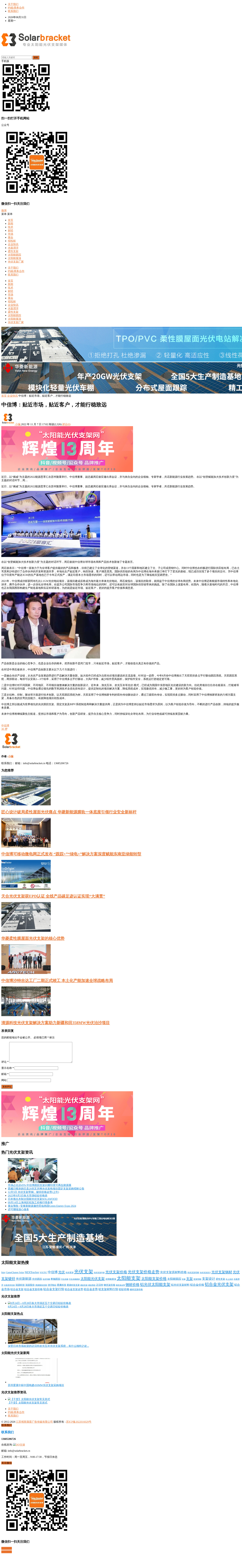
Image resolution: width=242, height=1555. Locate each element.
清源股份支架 (41, 1285)
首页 (10, 220)
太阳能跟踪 (14, 254)
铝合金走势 (91, 1289)
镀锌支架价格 (136, 1289)
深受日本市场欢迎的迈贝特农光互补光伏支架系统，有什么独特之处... (48, 1346)
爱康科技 (61, 1285)
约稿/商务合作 (16, 7)
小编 (17, 424)
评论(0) (66, 424)
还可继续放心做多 (18, 1209)
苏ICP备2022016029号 (78, 1421)
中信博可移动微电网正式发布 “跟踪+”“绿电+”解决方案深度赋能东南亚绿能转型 (71, 854)
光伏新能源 (23, 1278)
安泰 (184, 1279)
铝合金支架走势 (74, 1289)
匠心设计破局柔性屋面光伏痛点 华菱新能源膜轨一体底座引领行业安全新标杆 (69, 812)
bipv (3, 1272)
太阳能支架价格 (154, 1279)
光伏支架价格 (116, 1272)
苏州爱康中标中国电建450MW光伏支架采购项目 (36, 1385)
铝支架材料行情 (108, 1289)
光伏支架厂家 (16, 261)
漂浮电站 (52, 1285)
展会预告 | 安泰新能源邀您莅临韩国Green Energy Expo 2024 (42, 1205)
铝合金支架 (17, 1289)
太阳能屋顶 (14, 258)
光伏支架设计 (205, 1273)
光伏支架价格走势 (143, 1272)
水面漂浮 (13, 247)
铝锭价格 (124, 1289)
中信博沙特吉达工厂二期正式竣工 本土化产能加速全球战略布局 (57, 980)
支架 (189, 1278)
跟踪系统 (91, 1285)
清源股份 (30, 1285)
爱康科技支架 (73, 1285)
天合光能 (64, 1279)
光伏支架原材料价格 (173, 1272)
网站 (4, 1080)
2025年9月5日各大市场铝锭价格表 (27, 1195)
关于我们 (13, 4)
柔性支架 (13, 251)
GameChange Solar (15, 1272)
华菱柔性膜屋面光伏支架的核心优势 (33, 938)
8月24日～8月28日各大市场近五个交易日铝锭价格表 (38, 1306)
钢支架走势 (120, 1285)
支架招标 (197, 1279)
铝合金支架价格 (33, 1289)
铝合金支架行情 (53, 1289)
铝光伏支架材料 (180, 1284)
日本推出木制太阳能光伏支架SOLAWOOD (32, 1199)
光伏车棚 (46, 1279)
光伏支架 (83, 1271)
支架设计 (208, 1278)
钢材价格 (132, 1284)
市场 (10, 234)
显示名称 (7, 1068)
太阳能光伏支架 (93, 1279)
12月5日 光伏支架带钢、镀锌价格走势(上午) (33, 1192)
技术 (10, 227)
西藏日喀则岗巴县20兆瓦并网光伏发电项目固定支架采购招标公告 (46, 1188)
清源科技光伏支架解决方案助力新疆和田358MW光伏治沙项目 (55, 1023)
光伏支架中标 (99, 1273)
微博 (4, 210)
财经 (10, 230)
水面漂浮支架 (9, 1285)
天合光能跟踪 (74, 1279)
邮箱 (5, 1074)
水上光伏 (229, 1279)
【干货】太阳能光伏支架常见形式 (27, 1402)
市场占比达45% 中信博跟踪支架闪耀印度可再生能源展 (39, 1185)
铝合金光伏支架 (219, 1284)
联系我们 (13, 11)
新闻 (10, 223)
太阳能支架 (129, 1278)
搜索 (36, 57)
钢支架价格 (109, 1285)
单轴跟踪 (55, 1279)
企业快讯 (13, 244)
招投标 (12, 240)
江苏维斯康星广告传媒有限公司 (34, 1421)
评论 (5, 1061)
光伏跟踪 (37, 1279)
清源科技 (20, 1285)
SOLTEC (43, 1272)
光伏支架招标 (193, 1272)
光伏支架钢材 (221, 1272)
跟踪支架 (84, 1285)
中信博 (5, 725)
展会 (10, 237)
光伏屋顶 (69, 1272)
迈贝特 (99, 1285)
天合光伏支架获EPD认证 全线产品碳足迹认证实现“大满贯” (53, 896)
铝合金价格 (197, 1284)
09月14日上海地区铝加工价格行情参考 (30, 1202)
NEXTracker (32, 1272)
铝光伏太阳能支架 (155, 1284)
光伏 (61, 1272)
